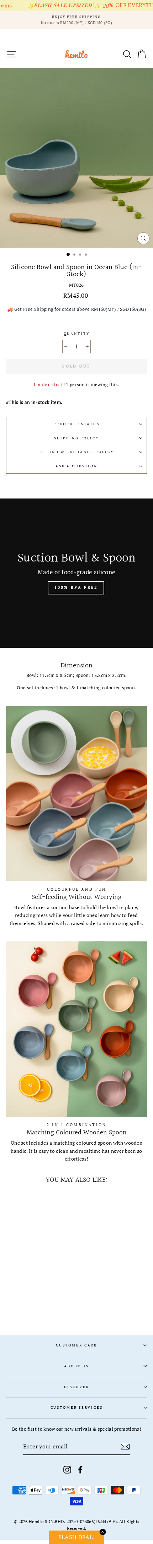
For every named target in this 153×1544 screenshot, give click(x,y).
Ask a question (76, 466)
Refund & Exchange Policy (76, 452)
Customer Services (77, 1407)
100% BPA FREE (76, 587)
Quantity (77, 333)
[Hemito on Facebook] (80, 1470)
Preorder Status (76, 424)
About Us (76, 1366)
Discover (76, 1387)
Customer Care (76, 1345)
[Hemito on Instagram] (67, 1470)
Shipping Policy (76, 438)
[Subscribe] (125, 1446)
